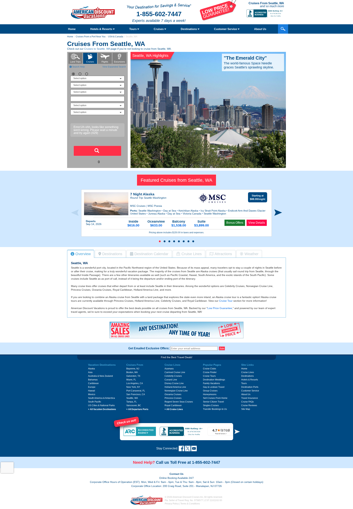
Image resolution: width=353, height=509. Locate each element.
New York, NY (133, 387)
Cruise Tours (209, 376)
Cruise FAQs (247, 401)
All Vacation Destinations (102, 409)
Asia (90, 372)
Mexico (91, 394)
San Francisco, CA (135, 394)
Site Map (245, 409)
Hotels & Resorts (101, 29)
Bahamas (93, 379)
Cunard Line (171, 379)
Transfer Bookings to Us (215, 409)
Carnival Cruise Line (175, 372)
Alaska (91, 368)
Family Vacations (211, 383)
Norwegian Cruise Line (176, 390)
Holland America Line (175, 387)
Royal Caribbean (173, 405)
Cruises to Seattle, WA (97, 48)
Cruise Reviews (249, 405)
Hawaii (91, 390)
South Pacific (94, 401)
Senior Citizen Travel (213, 401)
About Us (260, 29)
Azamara (169, 368)
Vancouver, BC (133, 405)
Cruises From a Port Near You (91, 36)
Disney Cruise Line (174, 383)
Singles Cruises (211, 405)
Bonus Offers (234, 222)
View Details (256, 222)
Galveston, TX (133, 376)
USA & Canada (115, 36)
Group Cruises (210, 390)
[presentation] (75, 212)
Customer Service (226, 29)
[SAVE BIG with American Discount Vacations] (218, 19)
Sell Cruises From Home (215, 398)
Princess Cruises (173, 398)
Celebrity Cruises (173, 376)
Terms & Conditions (190, 503)
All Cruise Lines (174, 409)
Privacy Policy (172, 503)
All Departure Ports (137, 409)
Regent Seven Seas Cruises (179, 401)
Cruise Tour (226, 300)
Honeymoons (209, 394)
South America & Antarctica (101, 398)
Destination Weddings (214, 379)
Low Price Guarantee (219, 308)
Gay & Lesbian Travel (213, 387)
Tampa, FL (131, 401)
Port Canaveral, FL (135, 390)
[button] (159, 241)
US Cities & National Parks (101, 405)
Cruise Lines (247, 372)
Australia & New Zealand (100, 376)
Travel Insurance (249, 398)
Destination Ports (249, 387)
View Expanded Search (114, 67)
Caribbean (93, 383)
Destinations (189, 29)
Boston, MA (132, 372)
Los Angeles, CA (134, 383)
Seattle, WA (132, 398)
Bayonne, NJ (132, 368)
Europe (91, 387)
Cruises (159, 29)
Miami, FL (131, 379)
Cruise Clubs (209, 368)
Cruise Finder (210, 372)
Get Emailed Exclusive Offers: (149, 348)
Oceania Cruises (173, 394)
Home (72, 29)
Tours (133, 29)
